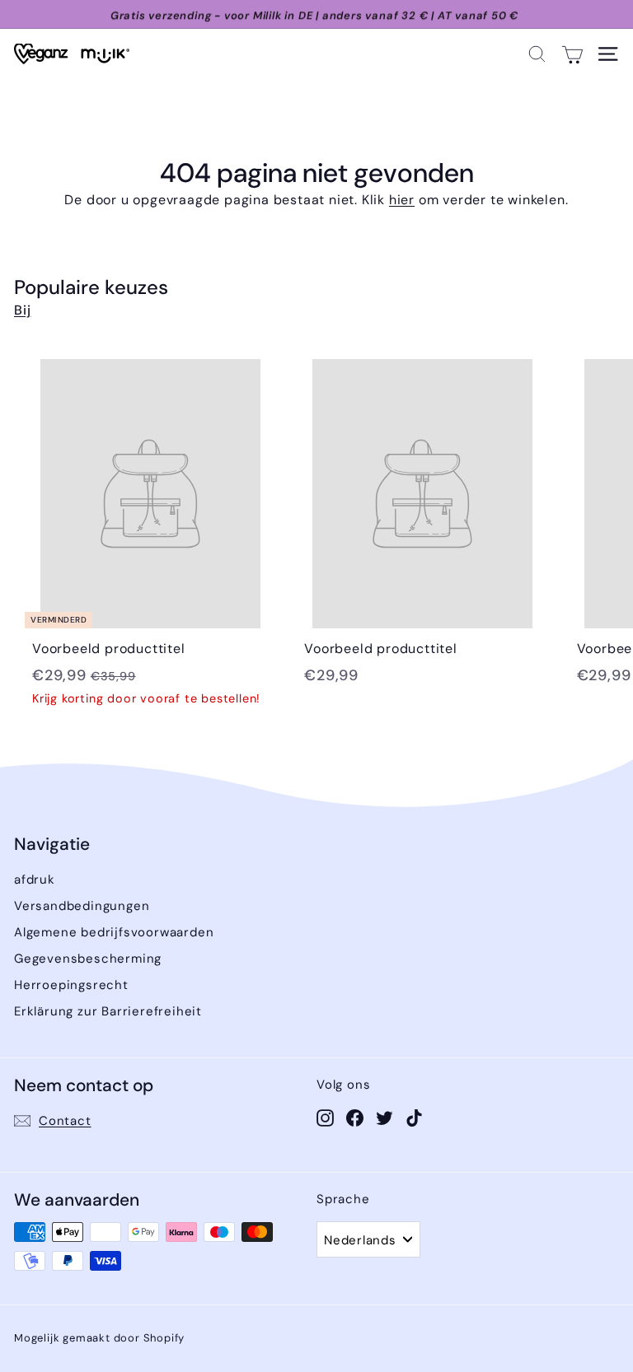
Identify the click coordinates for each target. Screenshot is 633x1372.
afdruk (34, 879)
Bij (22, 310)
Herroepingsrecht (71, 985)
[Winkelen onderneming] (572, 54)
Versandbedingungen (81, 906)
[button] (537, 54)
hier (402, 199)
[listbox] (368, 1239)
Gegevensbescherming (88, 958)
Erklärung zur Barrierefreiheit (108, 1011)
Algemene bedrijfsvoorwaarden (113, 932)
